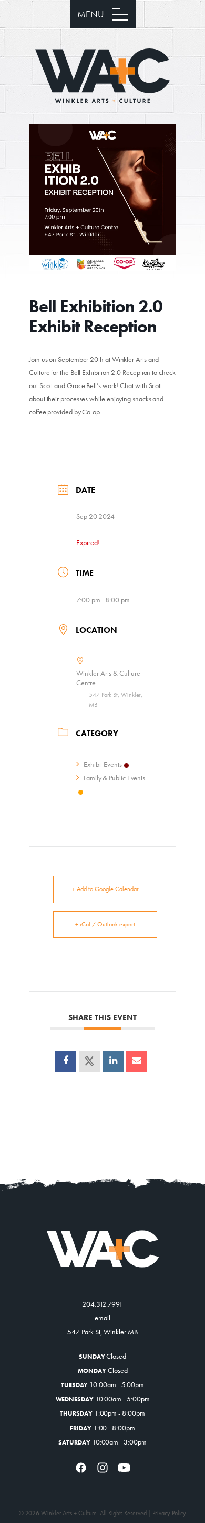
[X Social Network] (89, 1061)
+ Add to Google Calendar (105, 889)
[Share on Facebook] (65, 1061)
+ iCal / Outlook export (105, 924)
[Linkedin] (113, 1061)
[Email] (136, 1061)
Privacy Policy (169, 1513)
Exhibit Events (103, 764)
